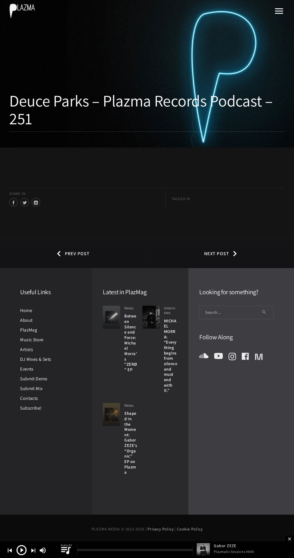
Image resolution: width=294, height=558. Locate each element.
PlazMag (28, 330)
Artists (26, 349)
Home (26, 310)
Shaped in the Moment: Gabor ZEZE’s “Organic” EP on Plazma (130, 442)
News (129, 308)
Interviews (169, 310)
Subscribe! (31, 408)
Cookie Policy (189, 529)
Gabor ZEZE (225, 545)
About (26, 320)
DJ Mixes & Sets (35, 359)
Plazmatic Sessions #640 (234, 551)
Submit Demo (33, 379)
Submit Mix (31, 388)
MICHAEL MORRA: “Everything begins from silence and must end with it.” (170, 355)
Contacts (29, 398)
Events (26, 369)
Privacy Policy (161, 529)
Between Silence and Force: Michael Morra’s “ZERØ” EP (130, 342)
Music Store (31, 340)
